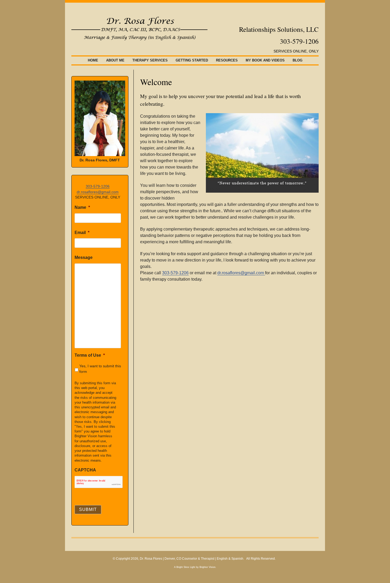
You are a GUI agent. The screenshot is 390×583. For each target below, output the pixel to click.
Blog (297, 60)
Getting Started (192, 60)
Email (82, 232)
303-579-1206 (175, 273)
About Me (115, 60)
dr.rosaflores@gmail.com (241, 273)
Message (84, 257)
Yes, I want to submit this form (100, 369)
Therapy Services (150, 60)
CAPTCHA (85, 470)
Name (82, 207)
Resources (227, 60)
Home (93, 60)
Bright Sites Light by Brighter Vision (195, 567)
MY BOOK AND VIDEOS (265, 60)
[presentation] (99, 482)
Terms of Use (90, 355)
